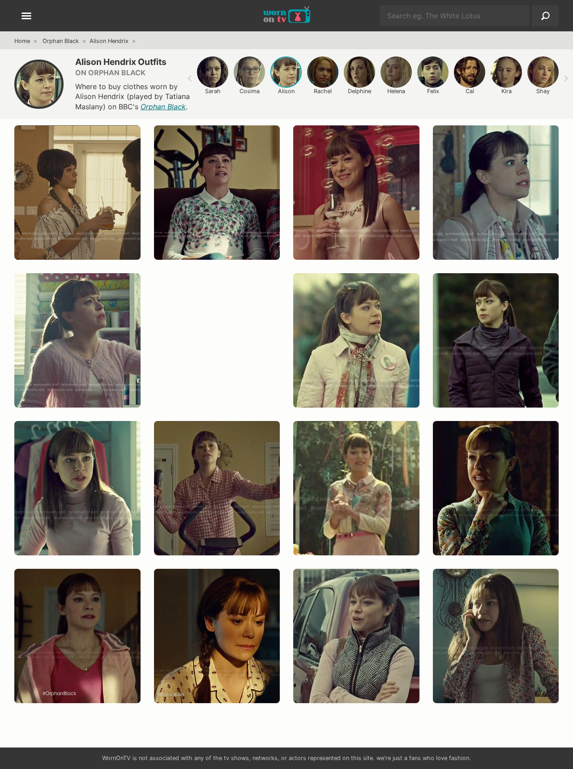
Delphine (359, 91)
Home (22, 41)
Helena (396, 91)
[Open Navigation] (26, 16)
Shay (543, 91)
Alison (286, 91)
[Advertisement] (217, 349)
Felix (433, 91)
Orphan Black (61, 41)
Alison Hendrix (109, 41)
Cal (470, 91)
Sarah (213, 91)
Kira (506, 91)
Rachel (323, 91)
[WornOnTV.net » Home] (286, 16)
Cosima (249, 91)
